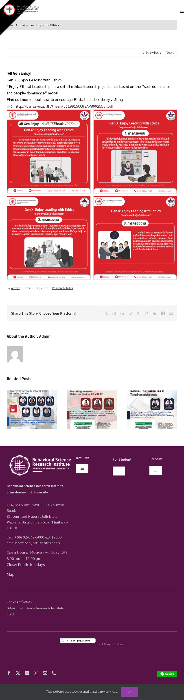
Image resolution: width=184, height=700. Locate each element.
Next (169, 52)
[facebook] (9, 673)
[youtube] (27, 673)
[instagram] (36, 673)
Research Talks (62, 288)
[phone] (54, 673)
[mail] (45, 673)
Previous (153, 52)
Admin (15, 288)
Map (11, 574)
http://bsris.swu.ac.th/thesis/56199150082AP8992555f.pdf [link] (64, 106)
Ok (129, 691)
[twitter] (18, 673)
